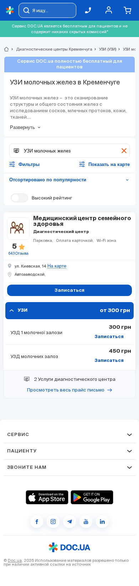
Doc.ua (15, 560)
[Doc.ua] (10, 10)
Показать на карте (109, 164)
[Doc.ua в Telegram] (69, 521)
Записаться (109, 337)
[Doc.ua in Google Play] (92, 497)
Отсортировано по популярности (69, 179)
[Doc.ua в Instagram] (53, 521)
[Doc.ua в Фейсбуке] (36, 521)
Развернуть (22, 127)
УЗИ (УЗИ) (104, 49)
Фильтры (29, 164)
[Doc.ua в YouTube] (85, 521)
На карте (56, 266)
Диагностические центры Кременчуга (51, 49)
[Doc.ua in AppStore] (47, 497)
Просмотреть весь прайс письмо (65, 390)
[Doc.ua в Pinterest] (102, 521)
